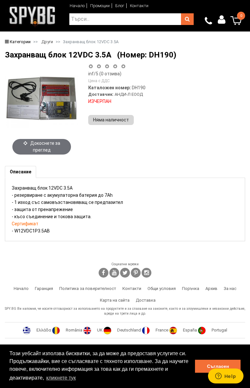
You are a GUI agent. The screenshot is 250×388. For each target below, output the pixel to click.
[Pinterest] (136, 273)
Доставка (146, 300)
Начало (77, 5)
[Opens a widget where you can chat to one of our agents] (225, 377)
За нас (230, 288)
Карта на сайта (115, 300)
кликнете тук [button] (61, 378)
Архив (211, 288)
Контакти (139, 5)
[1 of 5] (91, 66)
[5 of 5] (123, 66)
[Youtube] (114, 273)
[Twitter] (125, 273)
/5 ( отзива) (104, 73)
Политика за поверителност (87, 288)
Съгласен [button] (218, 366)
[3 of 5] (107, 66)
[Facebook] (103, 273)
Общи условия (161, 288)
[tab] (20, 172)
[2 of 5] (99, 66)
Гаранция (44, 288)
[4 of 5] (115, 66)
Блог (119, 5)
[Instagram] (146, 273)
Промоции (100, 5)
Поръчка (190, 288)
